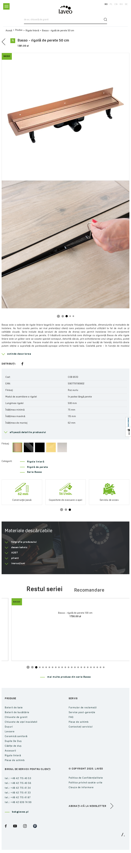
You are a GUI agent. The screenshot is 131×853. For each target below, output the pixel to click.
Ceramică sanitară (16, 736)
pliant (15, 558)
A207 (14, 553)
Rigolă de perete (37, 467)
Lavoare (10, 732)
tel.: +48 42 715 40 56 (18, 783)
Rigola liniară (32, 31)
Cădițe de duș (13, 746)
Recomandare (89, 590)
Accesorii (10, 751)
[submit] (105, 19)
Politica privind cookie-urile (86, 783)
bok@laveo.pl (20, 812)
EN (116, 4)
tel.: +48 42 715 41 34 (18, 788)
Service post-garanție (82, 712)
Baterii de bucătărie (17, 712)
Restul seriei (44, 589)
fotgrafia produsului (24, 542)
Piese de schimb (15, 760)
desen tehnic (19, 547)
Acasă (9, 31)
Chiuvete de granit (16, 717)
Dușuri (9, 727)
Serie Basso (34, 472)
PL (111, 4)
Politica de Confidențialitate (86, 778)
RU (121, 4)
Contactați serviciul (80, 727)
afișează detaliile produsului (28, 432)
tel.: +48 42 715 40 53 (18, 778)
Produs (19, 30)
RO (106, 4)
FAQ (71, 717)
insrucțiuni (18, 563)
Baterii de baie (14, 708)
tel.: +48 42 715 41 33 (18, 793)
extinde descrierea (19, 354)
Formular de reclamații (83, 708)
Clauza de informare (81, 787)
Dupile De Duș (13, 741)
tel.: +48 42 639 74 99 (18, 802)
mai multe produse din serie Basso (69, 677)
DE (126, 4)
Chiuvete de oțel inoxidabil (21, 722)
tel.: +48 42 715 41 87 (18, 797)
